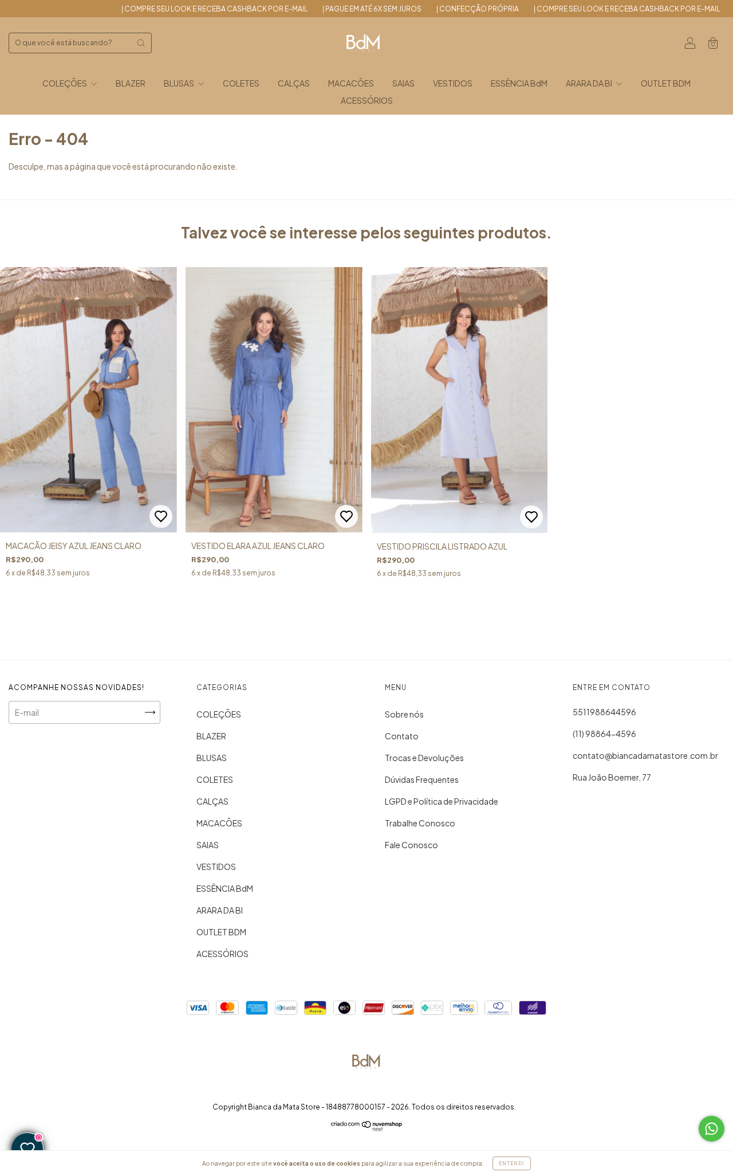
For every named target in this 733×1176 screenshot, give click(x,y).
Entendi (512, 1163)
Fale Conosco (411, 845)
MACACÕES (351, 83)
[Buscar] (141, 43)
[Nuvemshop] (367, 1128)
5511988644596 (604, 712)
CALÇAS (294, 83)
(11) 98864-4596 (604, 733)
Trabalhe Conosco (420, 823)
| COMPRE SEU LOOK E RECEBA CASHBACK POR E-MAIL (170, 9)
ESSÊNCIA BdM (519, 83)
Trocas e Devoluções (424, 757)
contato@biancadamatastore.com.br (645, 755)
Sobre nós (404, 714)
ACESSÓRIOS (367, 100)
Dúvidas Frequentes (422, 779)
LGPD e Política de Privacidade (441, 801)
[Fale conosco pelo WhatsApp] (711, 1129)
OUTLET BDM (666, 83)
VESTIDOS (452, 83)
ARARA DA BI (589, 83)
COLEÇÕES (65, 83)
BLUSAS (179, 83)
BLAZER (130, 83)
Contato (402, 736)
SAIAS (403, 83)
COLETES (241, 83)
